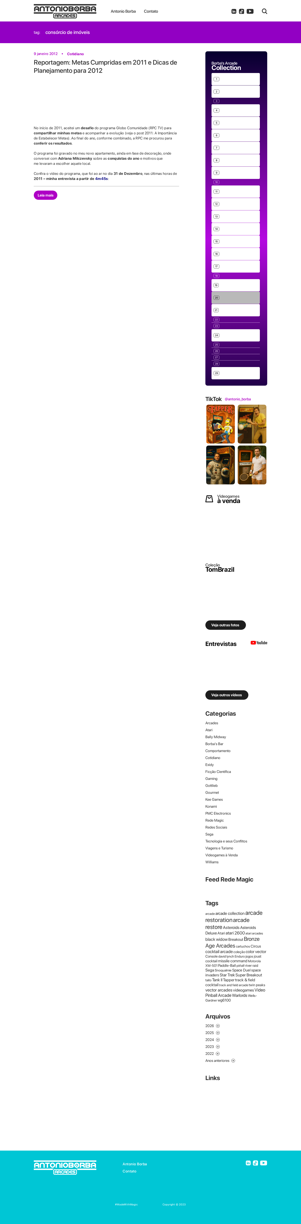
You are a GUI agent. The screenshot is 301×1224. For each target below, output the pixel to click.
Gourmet (212, 792)
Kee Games (214, 799)
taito (208, 980)
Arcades (211, 723)
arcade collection (230, 913)
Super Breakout (248, 974)
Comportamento (218, 751)
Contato (130, 1171)
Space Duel (241, 970)
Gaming (211, 778)
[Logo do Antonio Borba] (72, 11)
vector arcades (218, 990)
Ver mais (218, 66)
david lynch (226, 956)
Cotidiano (75, 54)
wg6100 (224, 1000)
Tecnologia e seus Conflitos (226, 841)
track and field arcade (233, 985)
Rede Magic (214, 820)
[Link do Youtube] (250, 11)
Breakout (235, 939)
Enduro (240, 956)
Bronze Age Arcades (232, 942)
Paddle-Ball (227, 965)
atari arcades (254, 933)
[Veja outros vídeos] (259, 644)
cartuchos (243, 946)
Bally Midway (215, 737)
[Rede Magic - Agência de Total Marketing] (150, 1204)
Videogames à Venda (221, 855)
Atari (209, 730)
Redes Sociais (216, 827)
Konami (211, 806)
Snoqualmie (223, 970)
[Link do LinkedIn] (233, 11)
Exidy (209, 764)
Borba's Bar (214, 744)
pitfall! (240, 966)
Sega (209, 834)
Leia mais (45, 195)
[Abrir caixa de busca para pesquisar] (264, 11)
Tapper (228, 979)
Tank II (217, 979)
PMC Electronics (218, 813)
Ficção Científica (218, 771)
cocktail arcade (219, 951)
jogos (249, 956)
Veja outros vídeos (226, 695)
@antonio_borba (238, 399)
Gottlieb (211, 785)
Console (211, 956)
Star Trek (227, 974)
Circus (256, 946)
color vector (256, 951)
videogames (243, 990)
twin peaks (257, 985)
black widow (216, 939)
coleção (239, 952)
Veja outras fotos (225, 625)
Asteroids (231, 927)
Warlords (239, 995)
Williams (211, 862)
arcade (210, 914)
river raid (251, 965)
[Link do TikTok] (241, 11)
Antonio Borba (135, 1164)
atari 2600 (235, 932)
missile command (232, 960)
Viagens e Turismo (219, 848)
